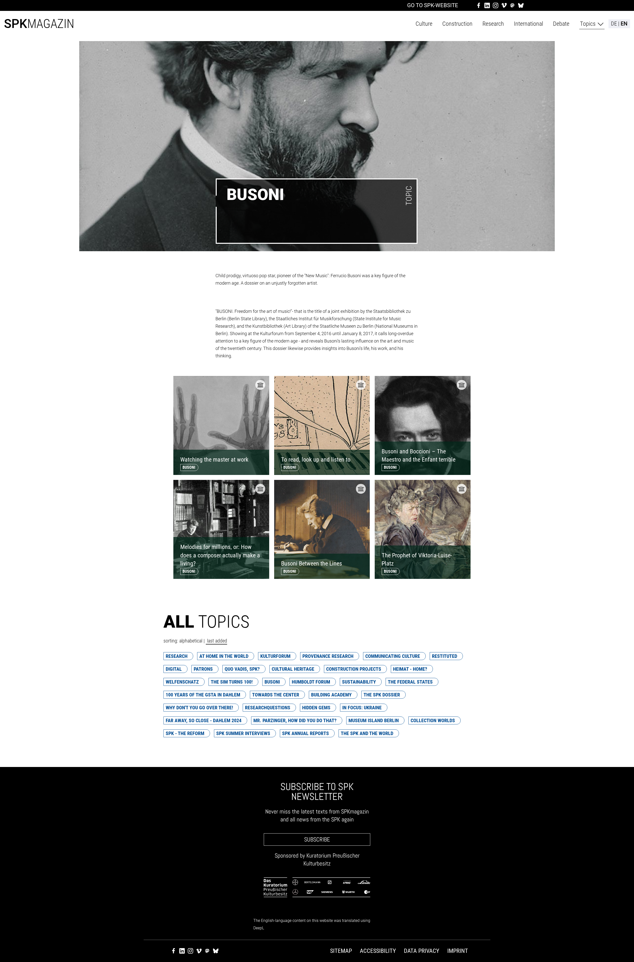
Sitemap (341, 950)
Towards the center (275, 695)
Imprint (457, 950)
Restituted (444, 656)
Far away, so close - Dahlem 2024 (203, 720)
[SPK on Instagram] (495, 5)
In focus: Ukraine (362, 708)
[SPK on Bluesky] (521, 5)
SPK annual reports (305, 733)
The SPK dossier (382, 695)
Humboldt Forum (311, 682)
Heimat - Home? (410, 669)
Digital (174, 669)
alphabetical (190, 641)
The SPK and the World (367, 733)
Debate (561, 23)
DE (614, 23)
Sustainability (359, 682)
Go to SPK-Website (432, 5)
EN (624, 23)
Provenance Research (327, 656)
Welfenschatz (182, 682)
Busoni (272, 682)
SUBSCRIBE (317, 839)
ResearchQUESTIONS (267, 708)
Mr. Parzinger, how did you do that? (295, 720)
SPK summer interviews (243, 733)
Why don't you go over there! (199, 708)
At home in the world (223, 656)
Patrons (203, 669)
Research (493, 23)
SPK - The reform (185, 733)
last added (216, 641)
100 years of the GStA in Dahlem (203, 695)
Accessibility (378, 950)
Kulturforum (275, 656)
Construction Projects (353, 669)
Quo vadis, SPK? (242, 669)
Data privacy (421, 950)
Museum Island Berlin (373, 720)
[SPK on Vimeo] (504, 5)
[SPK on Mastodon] (512, 5)
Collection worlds (433, 720)
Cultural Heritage (293, 669)
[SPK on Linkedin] (487, 5)
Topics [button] (588, 23)
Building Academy (331, 695)
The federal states (410, 682)
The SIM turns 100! (232, 682)
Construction (457, 23)
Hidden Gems (316, 708)
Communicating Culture (392, 656)
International (528, 23)
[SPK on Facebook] (478, 5)
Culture (424, 23)
